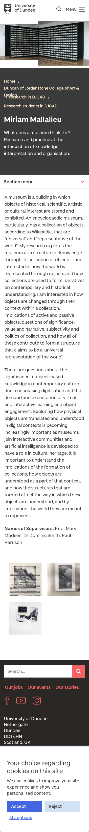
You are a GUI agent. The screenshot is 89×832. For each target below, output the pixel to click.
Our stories (67, 687)
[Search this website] (60, 8)
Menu (71, 9)
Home (9, 81)
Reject (55, 806)
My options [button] (20, 817)
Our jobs (14, 687)
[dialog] (44, 788)
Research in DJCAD (27, 96)
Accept (18, 806)
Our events (39, 687)
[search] (78, 671)
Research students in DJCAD (31, 105)
